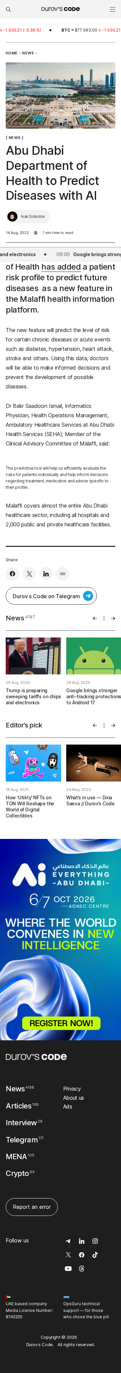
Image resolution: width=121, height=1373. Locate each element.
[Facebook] (12, 573)
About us (73, 1097)
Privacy (72, 1088)
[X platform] (29, 573)
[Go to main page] (36, 1057)
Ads (67, 1106)
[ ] (14, 137)
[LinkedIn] (46, 573)
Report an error (32, 1206)
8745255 (14, 1316)
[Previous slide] (95, 618)
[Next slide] (113, 618)
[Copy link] (63, 573)
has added (61, 267)
